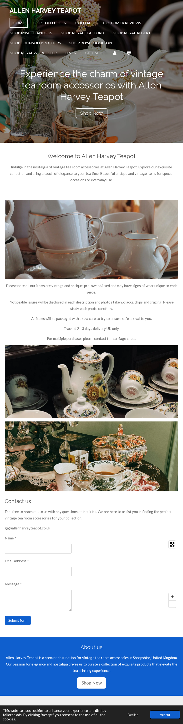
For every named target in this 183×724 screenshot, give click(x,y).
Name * (10, 538)
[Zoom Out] (172, 603)
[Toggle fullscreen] (172, 544)
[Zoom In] (172, 596)
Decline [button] (133, 715)
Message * (13, 584)
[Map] (127, 574)
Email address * (17, 561)
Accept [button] (165, 715)
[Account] (114, 53)
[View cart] (128, 53)
